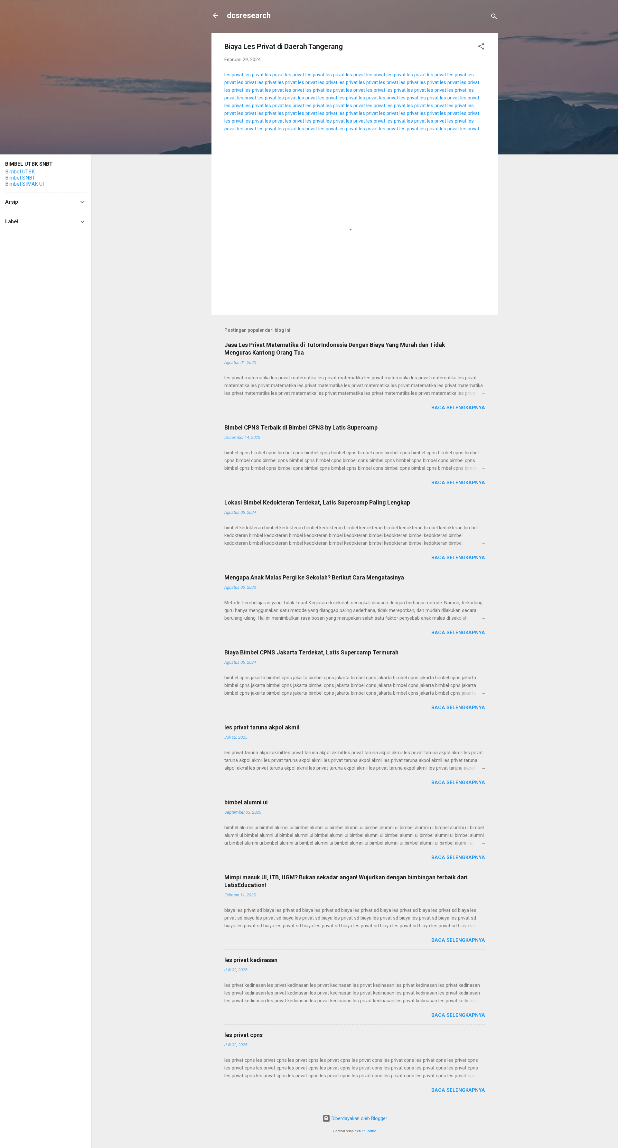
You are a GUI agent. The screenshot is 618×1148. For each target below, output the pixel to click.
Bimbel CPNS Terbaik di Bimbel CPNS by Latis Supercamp (301, 427)
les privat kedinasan (250, 960)
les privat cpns (243, 1035)
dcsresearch (249, 15)
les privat (233, 75)
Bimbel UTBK (20, 172)
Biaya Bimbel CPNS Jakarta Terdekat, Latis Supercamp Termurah (311, 652)
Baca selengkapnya (458, 408)
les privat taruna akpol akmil (262, 727)
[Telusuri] (494, 17)
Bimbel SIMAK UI (24, 184)
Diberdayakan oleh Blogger (358, 1118)
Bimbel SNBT (20, 178)
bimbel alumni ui (246, 802)
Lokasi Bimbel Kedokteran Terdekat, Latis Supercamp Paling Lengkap (317, 502)
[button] (481, 47)
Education (369, 1131)
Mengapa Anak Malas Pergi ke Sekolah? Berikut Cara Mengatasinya (314, 577)
